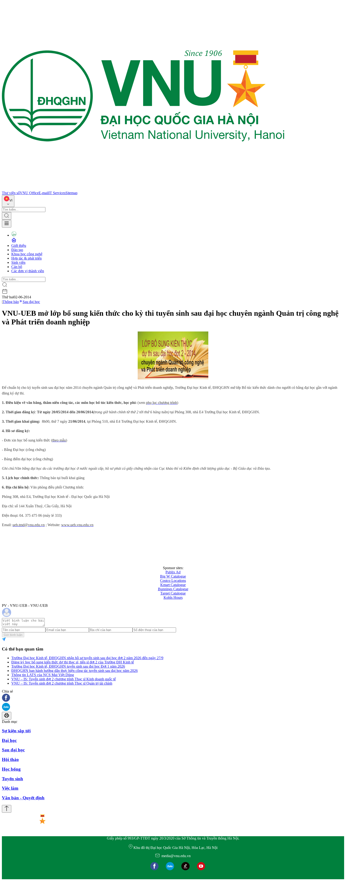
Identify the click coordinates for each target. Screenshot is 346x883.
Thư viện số (11, 193)
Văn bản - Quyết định (23, 797)
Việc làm (10, 788)
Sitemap (71, 193)
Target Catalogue (173, 593)
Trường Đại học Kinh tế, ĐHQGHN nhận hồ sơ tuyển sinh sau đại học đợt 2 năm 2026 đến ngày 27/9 (87, 658)
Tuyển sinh (12, 778)
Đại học (9, 740)
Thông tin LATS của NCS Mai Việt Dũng (42, 675)
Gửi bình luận (13, 635)
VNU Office (29, 193)
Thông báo (11, 302)
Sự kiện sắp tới (16, 730)
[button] (173, 698)
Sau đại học (31, 302)
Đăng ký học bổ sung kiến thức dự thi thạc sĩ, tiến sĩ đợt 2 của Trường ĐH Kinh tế (72, 662)
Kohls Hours (173, 597)
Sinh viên (18, 262)
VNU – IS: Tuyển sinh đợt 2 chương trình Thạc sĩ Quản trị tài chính (61, 683)
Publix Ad (173, 572)
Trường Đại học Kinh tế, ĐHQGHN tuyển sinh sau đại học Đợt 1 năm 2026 (68, 666)
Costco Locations (173, 581)
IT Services (56, 193)
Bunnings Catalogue (173, 589)
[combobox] (8, 201)
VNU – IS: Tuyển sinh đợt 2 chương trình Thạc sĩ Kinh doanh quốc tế (63, 679)
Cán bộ (16, 267)
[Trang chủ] (143, 189)
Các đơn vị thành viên (27, 271)
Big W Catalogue (173, 576)
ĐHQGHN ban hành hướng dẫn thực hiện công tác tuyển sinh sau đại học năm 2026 (74, 671)
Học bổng (11, 769)
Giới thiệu (18, 246)
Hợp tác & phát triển (26, 258)
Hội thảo (10, 759)
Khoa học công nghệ (26, 254)
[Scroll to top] (6, 809)
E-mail (43, 193)
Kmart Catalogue (173, 585)
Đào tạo (17, 250)
